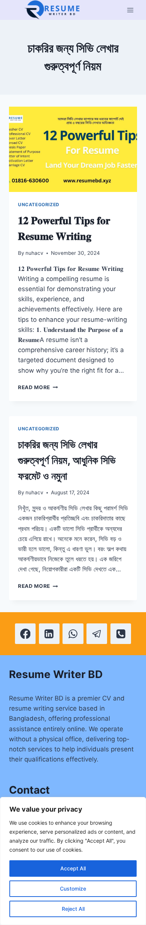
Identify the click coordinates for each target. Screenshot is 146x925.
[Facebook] (25, 633)
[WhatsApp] (73, 633)
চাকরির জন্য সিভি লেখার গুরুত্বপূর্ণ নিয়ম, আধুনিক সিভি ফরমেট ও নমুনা (67, 460)
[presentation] (73, 149)
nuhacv (34, 253)
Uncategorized (39, 204)
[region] (73, 861)
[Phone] (120, 633)
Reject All (73, 909)
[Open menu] (130, 10)
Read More (38, 387)
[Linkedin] (49, 633)
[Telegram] (96, 633)
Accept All (73, 868)
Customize (73, 888)
